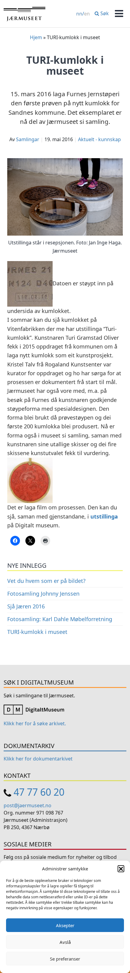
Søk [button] (104, 13)
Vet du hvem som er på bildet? (46, 580)
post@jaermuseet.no (27, 805)
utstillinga (104, 516)
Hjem (36, 37)
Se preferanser (65, 959)
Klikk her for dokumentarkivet (38, 758)
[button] (121, 869)
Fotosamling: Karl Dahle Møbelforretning (59, 619)
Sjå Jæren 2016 (26, 606)
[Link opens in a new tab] (34, 709)
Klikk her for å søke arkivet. (35, 723)
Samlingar (27, 139)
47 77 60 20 (39, 791)
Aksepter (65, 925)
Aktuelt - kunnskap (99, 139)
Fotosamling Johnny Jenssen (43, 593)
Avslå (65, 942)
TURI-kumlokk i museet (37, 631)
